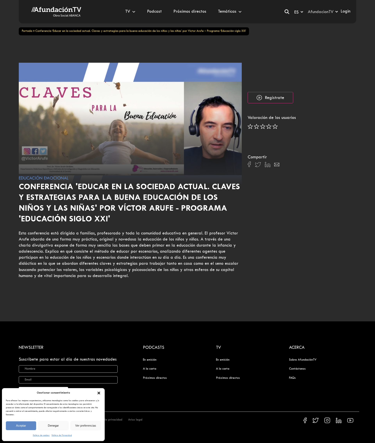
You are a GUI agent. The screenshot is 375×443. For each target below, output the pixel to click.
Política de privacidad (107, 419)
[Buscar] (287, 11)
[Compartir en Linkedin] (267, 165)
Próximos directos (155, 378)
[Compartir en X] (258, 165)
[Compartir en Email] (276, 165)
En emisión (149, 359)
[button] (99, 393)
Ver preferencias (85, 425)
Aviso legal (135, 419)
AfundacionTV (320, 12)
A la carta (149, 368)
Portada (27, 31)
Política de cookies (41, 435)
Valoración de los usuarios (272, 118)
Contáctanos (297, 368)
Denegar (53, 425)
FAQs (292, 378)
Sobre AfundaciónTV (302, 359)
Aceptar (21, 425)
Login (345, 11)
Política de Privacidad (62, 435)
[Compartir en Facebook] (249, 165)
